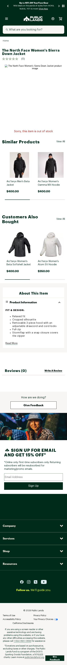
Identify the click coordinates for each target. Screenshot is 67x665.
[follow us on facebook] (23, 582)
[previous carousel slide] (8, 5)
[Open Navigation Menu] (6, 18)
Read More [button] (11, 343)
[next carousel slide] (59, 5)
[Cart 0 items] (60, 18)
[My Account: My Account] (53, 18)
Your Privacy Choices (43, 619)
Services (8, 538)
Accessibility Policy (12, 619)
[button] (33, 405)
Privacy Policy (40, 615)
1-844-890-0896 (22, 641)
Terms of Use (9, 615)
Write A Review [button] (53, 370)
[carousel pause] (63, 5)
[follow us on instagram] (30, 582)
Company (9, 525)
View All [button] (60, 141)
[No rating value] (11, 58)
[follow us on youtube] (43, 582)
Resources (10, 563)
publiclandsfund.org (34, 657)
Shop (6, 551)
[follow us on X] (37, 582)
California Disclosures (23, 623)
